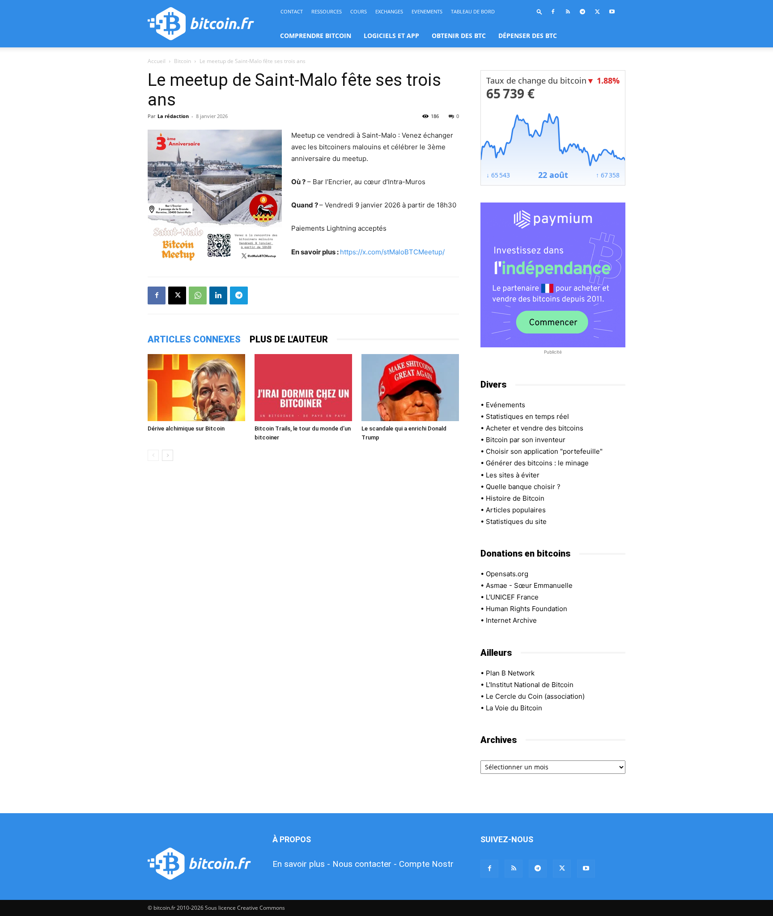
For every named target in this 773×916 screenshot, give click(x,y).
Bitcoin (182, 61)
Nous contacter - (364, 864)
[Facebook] (553, 11)
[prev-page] (153, 455)
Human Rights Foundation (526, 608)
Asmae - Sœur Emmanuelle (529, 585)
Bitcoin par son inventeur (525, 439)
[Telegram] (582, 11)
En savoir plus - (301, 864)
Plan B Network (510, 673)
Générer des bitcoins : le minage (537, 463)
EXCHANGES (389, 11)
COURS (358, 11)
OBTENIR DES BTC (459, 35)
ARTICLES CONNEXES (194, 339)
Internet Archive (511, 620)
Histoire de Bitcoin (515, 498)
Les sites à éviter (512, 475)
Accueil (157, 61)
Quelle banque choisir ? (523, 486)
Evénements (505, 405)
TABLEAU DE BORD (473, 11)
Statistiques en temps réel (527, 416)
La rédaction (173, 116)
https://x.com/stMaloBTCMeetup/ (392, 252)
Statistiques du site (516, 521)
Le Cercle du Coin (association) (535, 696)
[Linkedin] (218, 295)
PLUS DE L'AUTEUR (289, 339)
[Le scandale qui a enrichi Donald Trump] (410, 387)
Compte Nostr (426, 864)
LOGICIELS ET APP (391, 35)
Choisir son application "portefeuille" (544, 451)
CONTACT (291, 11)
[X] (597, 11)
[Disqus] (303, 594)
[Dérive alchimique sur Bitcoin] (196, 387)
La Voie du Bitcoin (514, 708)
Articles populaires (516, 510)
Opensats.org (507, 574)
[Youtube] (612, 11)
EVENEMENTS (427, 11)
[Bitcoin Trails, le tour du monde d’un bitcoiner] (303, 387)
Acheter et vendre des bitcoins (534, 428)
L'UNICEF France (512, 597)
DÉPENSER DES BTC (527, 35)
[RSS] (567, 11)
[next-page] (167, 455)
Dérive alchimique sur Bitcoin (186, 428)
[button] (539, 11)
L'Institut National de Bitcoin (529, 684)
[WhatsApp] (198, 295)
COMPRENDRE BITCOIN (315, 35)
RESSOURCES (326, 11)
